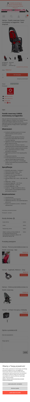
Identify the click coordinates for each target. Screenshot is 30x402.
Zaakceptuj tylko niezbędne (15, 384)
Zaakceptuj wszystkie (15, 392)
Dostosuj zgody (15, 388)
